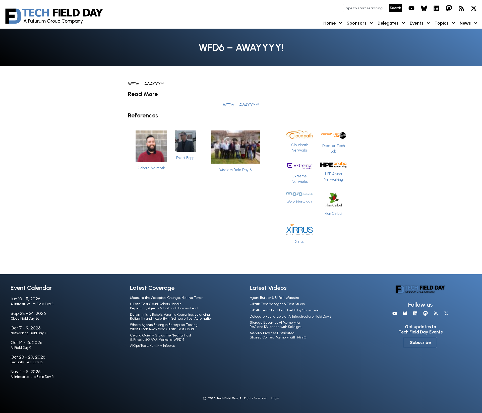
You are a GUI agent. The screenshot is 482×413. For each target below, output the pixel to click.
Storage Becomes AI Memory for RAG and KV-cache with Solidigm (276, 324)
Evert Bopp (185, 158)
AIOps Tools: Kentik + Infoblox (152, 345)
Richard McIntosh (151, 168)
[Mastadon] (449, 8)
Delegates (388, 23)
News (465, 23)
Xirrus (299, 241)
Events (417, 23)
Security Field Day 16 (26, 362)
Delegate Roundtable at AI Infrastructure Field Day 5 (290, 316)
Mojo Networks (299, 202)
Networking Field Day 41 (29, 333)
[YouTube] (411, 8)
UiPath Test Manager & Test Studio (277, 304)
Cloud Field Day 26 (25, 318)
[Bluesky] (424, 8)
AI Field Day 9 (21, 348)
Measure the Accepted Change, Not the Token (166, 298)
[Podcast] (461, 8)
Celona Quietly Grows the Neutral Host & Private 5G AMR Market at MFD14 (160, 337)
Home (329, 23)
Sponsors (357, 23)
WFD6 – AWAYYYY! (241, 105)
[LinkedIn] (436, 8)
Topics (442, 23)
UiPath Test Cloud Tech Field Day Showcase (284, 310)
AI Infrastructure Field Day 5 (32, 304)
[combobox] (366, 8)
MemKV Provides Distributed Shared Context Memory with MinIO (278, 335)
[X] (473, 8)
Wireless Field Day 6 (235, 170)
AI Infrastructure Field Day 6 (32, 377)
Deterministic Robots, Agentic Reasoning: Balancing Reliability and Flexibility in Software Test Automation (171, 316)
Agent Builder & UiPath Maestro (274, 298)
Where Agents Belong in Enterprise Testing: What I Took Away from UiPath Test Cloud (164, 327)
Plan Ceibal (333, 213)
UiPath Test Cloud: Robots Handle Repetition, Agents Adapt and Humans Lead (164, 306)
